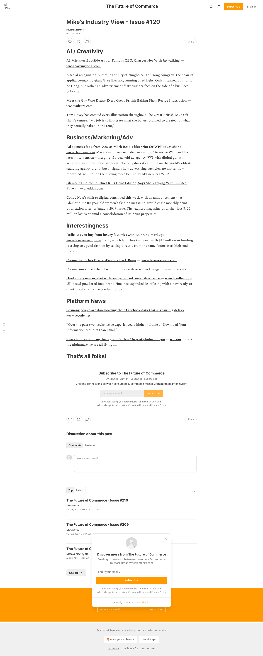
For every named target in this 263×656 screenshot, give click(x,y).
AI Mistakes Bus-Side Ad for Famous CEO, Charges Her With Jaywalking (123, 60)
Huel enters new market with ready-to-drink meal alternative (113, 278)
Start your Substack (122, 639)
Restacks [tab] (90, 445)
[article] (131, 507)
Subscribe (233, 6)
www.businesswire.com (159, 260)
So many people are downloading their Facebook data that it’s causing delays (125, 310)
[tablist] (81, 445)
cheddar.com (93, 188)
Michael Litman (75, 30)
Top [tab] (71, 490)
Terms (140, 630)
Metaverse (72, 505)
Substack (113, 648)
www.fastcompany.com (83, 240)
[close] (166, 539)
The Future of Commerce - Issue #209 (97, 525)
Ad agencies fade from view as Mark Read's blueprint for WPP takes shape (123, 146)
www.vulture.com (79, 106)
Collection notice (156, 630)
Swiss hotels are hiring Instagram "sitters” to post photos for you (115, 339)
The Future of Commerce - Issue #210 (97, 500)
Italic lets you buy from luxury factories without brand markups (115, 234)
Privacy (130, 630)
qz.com (175, 339)
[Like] (70, 41)
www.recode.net (78, 315)
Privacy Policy (158, 592)
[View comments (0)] (78, 41)
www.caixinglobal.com (83, 66)
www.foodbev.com (178, 278)
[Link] (61, 51)
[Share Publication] (219, 6)
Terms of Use (149, 588)
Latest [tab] (80, 490)
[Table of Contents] (3, 328)
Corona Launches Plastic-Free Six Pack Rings (101, 260)
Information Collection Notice (130, 592)
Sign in (252, 6)
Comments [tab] (75, 445)
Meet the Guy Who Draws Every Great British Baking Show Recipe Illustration (126, 100)
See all (73, 573)
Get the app (149, 639)
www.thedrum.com (80, 152)
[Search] (211, 6)
